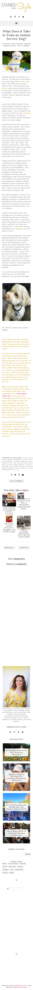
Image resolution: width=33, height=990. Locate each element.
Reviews (22, 863)
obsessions (19, 869)
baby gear (12, 866)
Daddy (5, 863)
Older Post (24, 547)
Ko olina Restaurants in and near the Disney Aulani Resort (16, 807)
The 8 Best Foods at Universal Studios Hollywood (16, 833)
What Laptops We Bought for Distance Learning (9, 511)
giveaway (6, 869)
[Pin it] (19, 475)
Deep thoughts (13, 863)
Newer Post (9, 547)
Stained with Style (20, 985)
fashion (20, 866)
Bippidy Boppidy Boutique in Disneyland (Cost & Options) (16, 777)
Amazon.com (15, 469)
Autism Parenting (16, 43)
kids (11, 869)
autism (6, 43)
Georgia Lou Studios (20, 987)
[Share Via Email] (23, 475)
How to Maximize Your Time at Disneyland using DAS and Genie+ (23, 504)
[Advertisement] (16, 600)
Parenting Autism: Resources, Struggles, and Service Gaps (9, 528)
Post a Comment (23, 45)
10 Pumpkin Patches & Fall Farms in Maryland (16, 752)
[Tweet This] (15, 475)
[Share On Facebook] (11, 475)
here (27, 276)
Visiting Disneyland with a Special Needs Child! (24, 534)
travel (12, 872)
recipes (5, 872)
